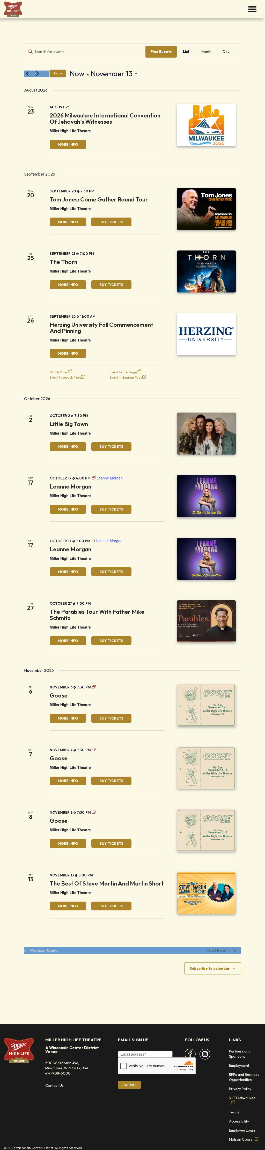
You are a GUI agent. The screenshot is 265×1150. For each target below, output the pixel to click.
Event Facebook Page (65, 377)
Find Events (161, 51)
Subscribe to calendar (210, 968)
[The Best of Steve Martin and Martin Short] (206, 893)
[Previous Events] (27, 74)
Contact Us (54, 1085)
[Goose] (206, 705)
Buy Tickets (111, 222)
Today (58, 73)
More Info (68, 144)
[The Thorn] (206, 271)
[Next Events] (37, 74)
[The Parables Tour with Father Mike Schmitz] (206, 621)
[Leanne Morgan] (206, 496)
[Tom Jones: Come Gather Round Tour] (206, 209)
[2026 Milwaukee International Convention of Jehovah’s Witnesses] (206, 125)
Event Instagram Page (126, 377)
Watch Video (59, 372)
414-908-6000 (58, 1073)
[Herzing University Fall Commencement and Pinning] (206, 334)
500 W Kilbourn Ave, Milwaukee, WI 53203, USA (66, 1065)
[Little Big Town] (206, 434)
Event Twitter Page (123, 372)
